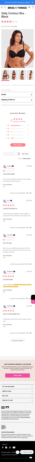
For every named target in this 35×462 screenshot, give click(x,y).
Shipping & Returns (8, 100)
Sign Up (28, 2)
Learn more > (24, 437)
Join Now (17, 375)
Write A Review (18, 145)
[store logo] (17, 8)
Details (3, 94)
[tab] (17, 94)
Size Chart (7, 90)
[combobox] (25, 158)
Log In (22, 2)
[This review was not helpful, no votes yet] (30, 193)
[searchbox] (10, 153)
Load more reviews (17, 340)
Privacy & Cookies (5, 452)
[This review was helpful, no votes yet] (27, 193)
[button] (30, 49)
